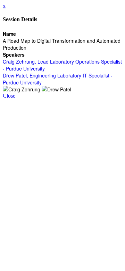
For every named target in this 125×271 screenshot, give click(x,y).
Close (9, 96)
